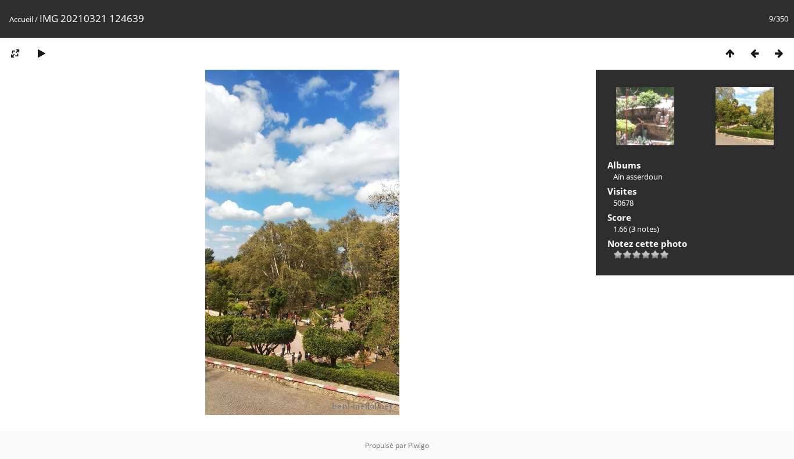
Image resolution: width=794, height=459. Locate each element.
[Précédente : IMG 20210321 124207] (754, 53)
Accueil (21, 19)
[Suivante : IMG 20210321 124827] (779, 53)
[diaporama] (41, 53)
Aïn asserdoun (638, 176)
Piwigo (418, 445)
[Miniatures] (730, 53)
